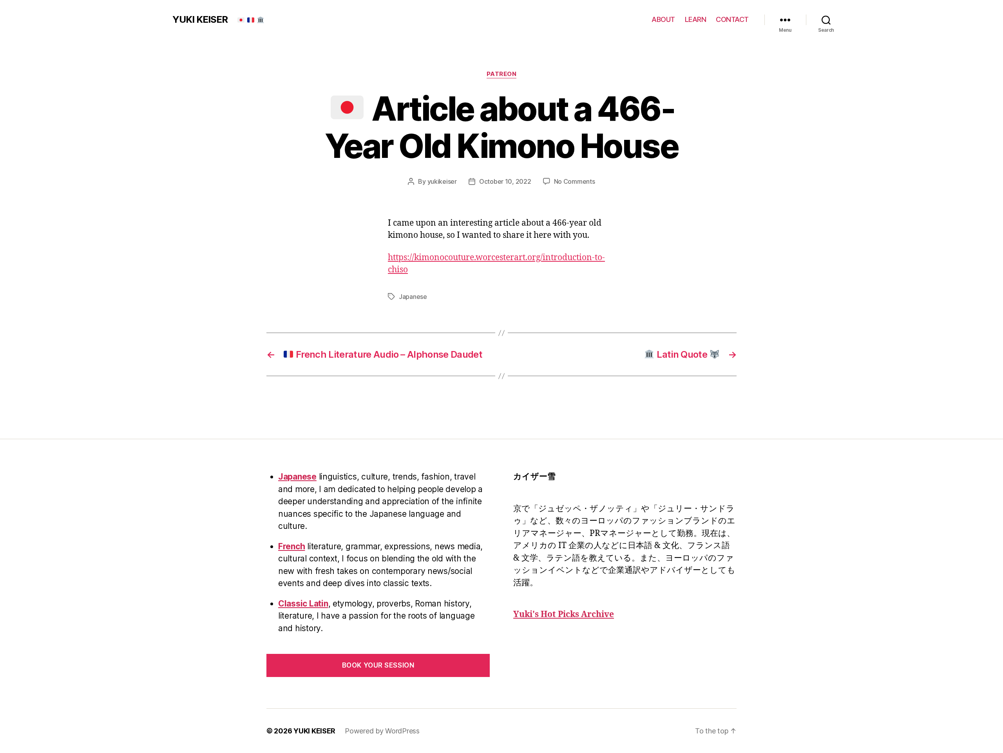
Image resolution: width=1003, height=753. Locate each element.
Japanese (413, 296)
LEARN (695, 19)
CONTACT (732, 19)
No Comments (574, 181)
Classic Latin (303, 603)
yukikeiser (442, 181)
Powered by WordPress (382, 731)
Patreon (502, 74)
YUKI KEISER (200, 19)
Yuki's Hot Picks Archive (563, 614)
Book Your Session (378, 665)
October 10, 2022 (505, 181)
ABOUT (663, 19)
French (291, 546)
